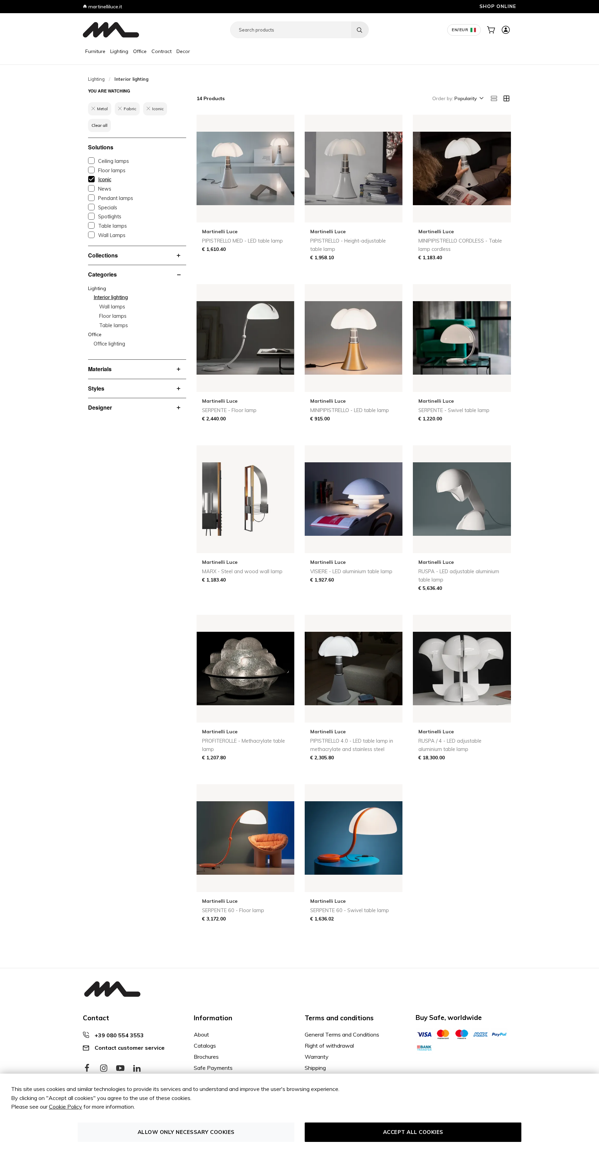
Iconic (104, 179)
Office (140, 51)
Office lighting (109, 344)
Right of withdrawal (329, 1045)
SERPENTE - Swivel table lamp (453, 410)
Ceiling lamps (113, 161)
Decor (183, 51)
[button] (468, 98)
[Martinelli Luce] (111, 29)
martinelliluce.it (104, 6)
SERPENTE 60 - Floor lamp (233, 910)
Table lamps (112, 226)
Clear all (99, 125)
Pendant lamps (115, 198)
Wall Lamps (111, 235)
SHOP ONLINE (497, 6)
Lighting (119, 51)
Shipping (315, 1068)
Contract (161, 51)
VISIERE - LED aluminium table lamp (351, 571)
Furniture (95, 51)
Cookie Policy (65, 1106)
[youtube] (120, 1068)
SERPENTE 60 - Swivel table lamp (349, 910)
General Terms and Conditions (342, 1034)
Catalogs (205, 1045)
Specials (107, 207)
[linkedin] (137, 1068)
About (201, 1034)
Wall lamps (112, 307)
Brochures (206, 1056)
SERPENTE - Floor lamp (229, 410)
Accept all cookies (413, 1132)
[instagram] (103, 1068)
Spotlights (109, 216)
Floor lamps (111, 170)
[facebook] (87, 1068)
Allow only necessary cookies (186, 1132)
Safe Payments (213, 1068)
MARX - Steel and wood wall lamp (242, 571)
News (104, 189)
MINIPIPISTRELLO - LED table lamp (349, 410)
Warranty (317, 1056)
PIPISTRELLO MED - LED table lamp (242, 241)
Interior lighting (111, 297)
